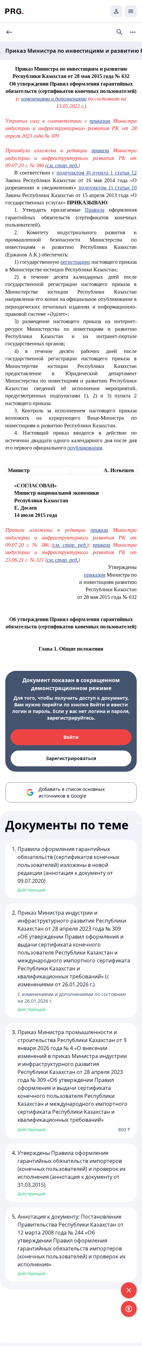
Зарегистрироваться (71, 758)
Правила (94, 210)
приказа (100, 150)
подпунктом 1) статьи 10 (108, 187)
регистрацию (75, 262)
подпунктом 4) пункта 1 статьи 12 (96, 173)
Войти (71, 737)
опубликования (84, 448)
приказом (99, 121)
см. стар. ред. (62, 165)
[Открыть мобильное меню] (131, 11)
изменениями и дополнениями (54, 99)
